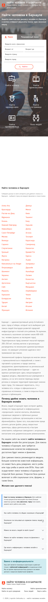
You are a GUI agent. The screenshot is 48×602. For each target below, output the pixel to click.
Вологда (5, 241)
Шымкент (5, 272)
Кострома (5, 260)
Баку (27, 221)
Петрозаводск (7, 268)
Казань (4, 221)
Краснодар (6, 210)
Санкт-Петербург (8, 233)
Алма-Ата (6, 206)
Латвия (29, 275)
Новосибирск (7, 229)
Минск (28, 210)
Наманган (30, 248)
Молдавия (30, 287)
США (3, 287)
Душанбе (29, 268)
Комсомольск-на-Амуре (11, 264)
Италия (29, 306)
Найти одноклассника (38, 589)
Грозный (5, 252)
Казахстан (30, 279)
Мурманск (6, 217)
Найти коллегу (7, 589)
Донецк (29, 206)
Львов (28, 260)
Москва (4, 237)
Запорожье (30, 264)
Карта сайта (41, 591)
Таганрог (29, 237)
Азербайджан (31, 291)
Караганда (30, 241)
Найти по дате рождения (11, 591)
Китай (4, 306)
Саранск (5, 244)
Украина (5, 275)
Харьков (29, 225)
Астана (28, 233)
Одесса (28, 256)
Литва (28, 299)
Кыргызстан (30, 283)
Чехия (28, 295)
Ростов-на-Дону (8, 213)
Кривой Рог (30, 252)
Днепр (28, 229)
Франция (5, 310)
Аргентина (6, 283)
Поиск (10, 37)
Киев (28, 213)
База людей (28, 591)
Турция (5, 302)
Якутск (4, 256)
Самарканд (30, 244)
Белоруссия (6, 299)
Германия (6, 295)
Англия (5, 279)
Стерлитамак (7, 248)
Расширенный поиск (30, 37)
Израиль (5, 291)
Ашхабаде (30, 272)
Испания (29, 310)
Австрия (29, 302)
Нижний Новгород (9, 225)
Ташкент (29, 217)
